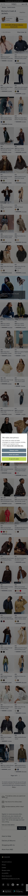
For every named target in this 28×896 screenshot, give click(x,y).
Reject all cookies (14, 454)
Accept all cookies (14, 459)
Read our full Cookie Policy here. (15, 445)
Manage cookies (14, 450)
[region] (14, 448)
